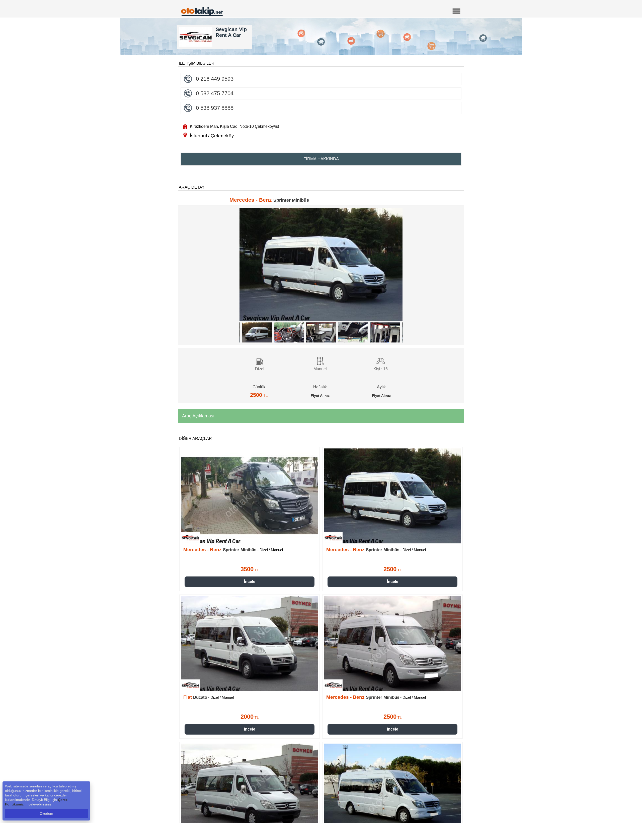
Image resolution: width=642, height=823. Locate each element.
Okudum (46, 813)
